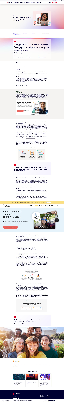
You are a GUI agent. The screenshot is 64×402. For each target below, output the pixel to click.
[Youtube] (15, 398)
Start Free (50, 2)
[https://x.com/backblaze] (16, 398)
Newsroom (41, 395)
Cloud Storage (16, 2)
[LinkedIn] (13, 398)
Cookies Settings (46, 400)
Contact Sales (54, 2)
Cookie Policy (9, 401)
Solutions (21, 2)
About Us (41, 394)
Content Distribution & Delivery (17, 34)
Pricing (24, 2)
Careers (41, 397)
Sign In (61, 0)
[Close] (63, 400)
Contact (48, 396)
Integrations (28, 2)
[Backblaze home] (9, 2)
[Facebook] (18, 398)
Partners (53, 0)
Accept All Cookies (52, 400)
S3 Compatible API (21, 237)
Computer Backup (38, 2)
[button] (59, 0)
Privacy (48, 395)
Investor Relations (42, 396)
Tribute (17, 94)
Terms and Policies (49, 394)
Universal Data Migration (45, 33)
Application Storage (15, 33)
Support (56, 0)
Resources (32, 2)
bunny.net (34, 33)
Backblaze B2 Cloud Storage (30, 71)
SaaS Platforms (25, 33)
